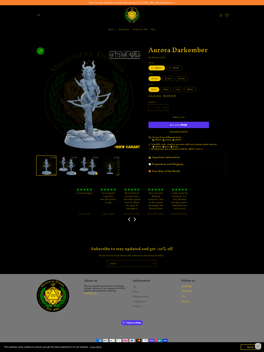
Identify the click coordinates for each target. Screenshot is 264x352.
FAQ (135, 287)
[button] (39, 15)
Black (166, 89)
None (153, 89)
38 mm (181, 79)
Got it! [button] (250, 347)
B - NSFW (174, 68)
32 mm (168, 79)
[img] (84, 190)
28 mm (154, 79)
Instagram (186, 290)
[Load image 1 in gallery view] (46, 166)
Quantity (152, 102)
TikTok (185, 301)
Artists (135, 292)
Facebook (186, 286)
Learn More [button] (96, 347)
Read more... (91, 293)
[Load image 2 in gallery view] (67, 166)
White (190, 89)
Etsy (183, 296)
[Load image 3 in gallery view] (89, 166)
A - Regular (156, 68)
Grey (178, 89)
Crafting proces (140, 301)
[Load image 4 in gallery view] (110, 166)
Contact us (137, 306)
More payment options (179, 131)
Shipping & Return (141, 296)
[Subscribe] (154, 263)
